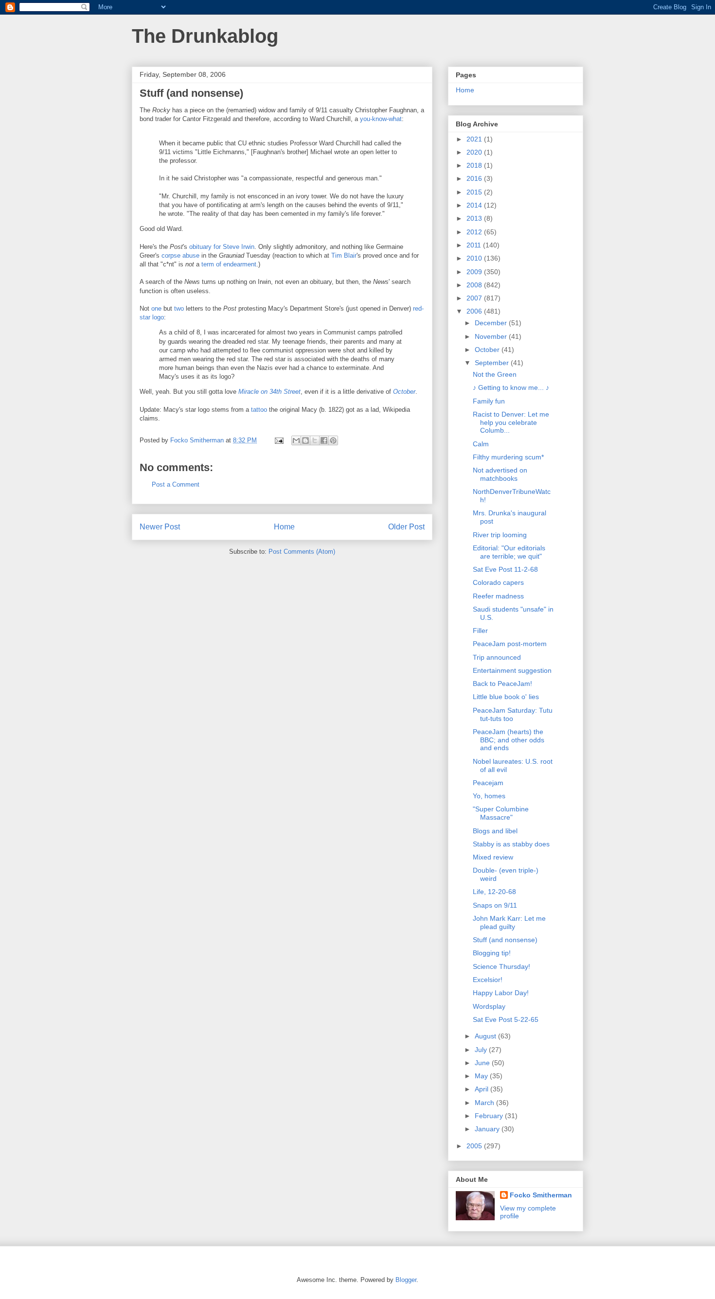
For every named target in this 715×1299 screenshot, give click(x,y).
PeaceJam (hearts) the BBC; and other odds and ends (508, 740)
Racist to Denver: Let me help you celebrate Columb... (511, 422)
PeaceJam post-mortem (510, 644)
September (493, 363)
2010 (475, 258)
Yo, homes (489, 796)
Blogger (405, 1279)
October (488, 349)
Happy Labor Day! (501, 993)
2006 (475, 311)
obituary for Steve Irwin (221, 246)
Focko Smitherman (541, 1195)
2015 (475, 192)
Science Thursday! (501, 966)
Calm (481, 444)
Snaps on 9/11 (495, 905)
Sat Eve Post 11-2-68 (505, 569)
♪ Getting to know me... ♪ (511, 387)
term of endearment (228, 264)
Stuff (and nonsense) (505, 940)
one (156, 308)
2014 (475, 205)
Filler (480, 630)
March (485, 1102)
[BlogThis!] (305, 440)
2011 (474, 245)
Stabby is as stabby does (511, 844)
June (483, 1063)
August (486, 1036)
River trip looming (500, 535)
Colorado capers (498, 582)
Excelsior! (487, 979)
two (179, 308)
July (482, 1049)
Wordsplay (489, 1006)
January (488, 1129)
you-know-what (381, 119)
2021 (475, 139)
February (490, 1116)
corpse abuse (180, 255)
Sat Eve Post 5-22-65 (505, 1019)
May (482, 1076)
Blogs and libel (495, 831)
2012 (475, 232)
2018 (475, 165)
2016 (475, 178)
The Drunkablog (205, 36)
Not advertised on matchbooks (500, 474)
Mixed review (493, 857)
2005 (475, 1146)
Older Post (406, 527)
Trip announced (497, 657)
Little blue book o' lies (506, 697)
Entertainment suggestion (512, 670)
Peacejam (488, 783)
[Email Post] (278, 440)
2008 (475, 285)
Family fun (489, 401)
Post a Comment (175, 484)
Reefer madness (498, 596)
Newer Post (160, 527)
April (482, 1089)
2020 (475, 152)
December (492, 323)
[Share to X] (315, 440)
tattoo (259, 409)
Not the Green (495, 374)
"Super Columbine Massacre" (501, 813)
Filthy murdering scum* (508, 457)
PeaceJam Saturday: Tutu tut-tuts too (513, 714)
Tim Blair (344, 255)
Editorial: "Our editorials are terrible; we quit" (509, 552)
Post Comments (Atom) (301, 551)
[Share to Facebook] (324, 440)
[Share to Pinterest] (333, 440)
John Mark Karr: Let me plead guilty (509, 922)
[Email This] (296, 440)
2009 (475, 272)
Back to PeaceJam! (502, 683)
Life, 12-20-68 (494, 891)
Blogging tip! (492, 953)
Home (284, 527)
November (492, 336)
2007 (475, 298)
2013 (475, 218)
